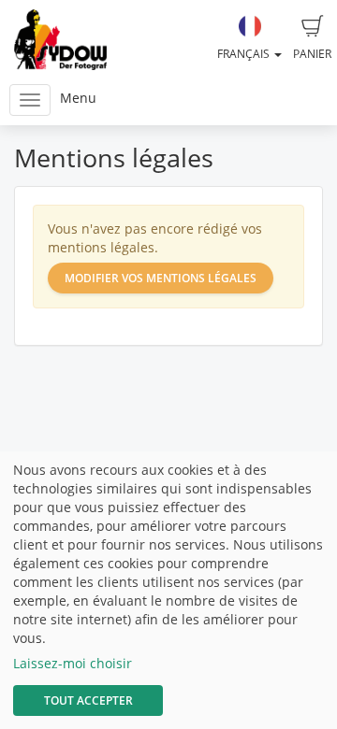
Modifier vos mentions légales (160, 278)
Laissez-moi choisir (72, 663)
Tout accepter (88, 700)
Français (244, 54)
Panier (312, 54)
